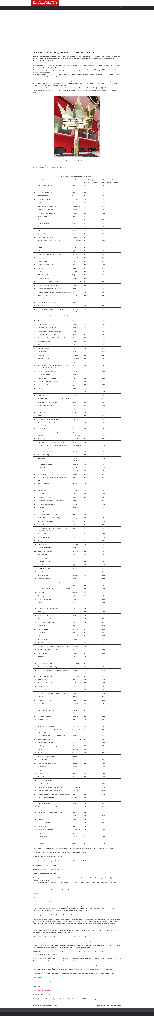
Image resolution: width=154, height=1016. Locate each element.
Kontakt (95, 8)
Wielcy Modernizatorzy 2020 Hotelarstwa (109, 1005)
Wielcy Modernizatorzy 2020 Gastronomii (45, 1005)
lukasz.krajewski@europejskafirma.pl (43, 990)
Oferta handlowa (37, 977)
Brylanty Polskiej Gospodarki (48, 8)
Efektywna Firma (60, 8)
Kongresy (89, 8)
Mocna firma (69, 8)
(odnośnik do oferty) (44, 167)
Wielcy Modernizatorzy (80, 8)
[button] (39, 8)
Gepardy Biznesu (35, 8)
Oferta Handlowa (103, 8)
